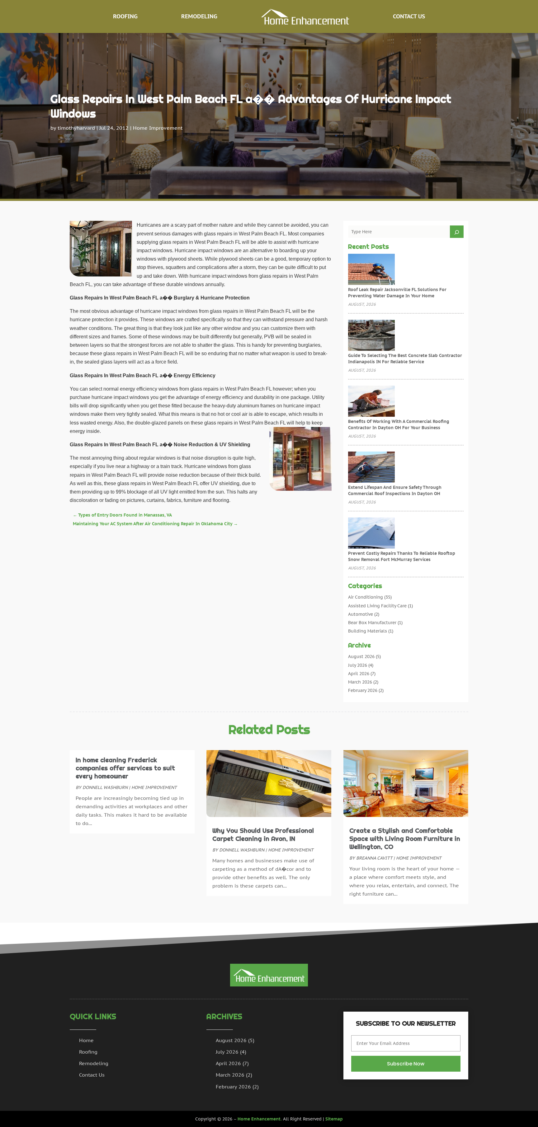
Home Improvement (157, 128)
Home (86, 1040)
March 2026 (360, 682)
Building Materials (367, 631)
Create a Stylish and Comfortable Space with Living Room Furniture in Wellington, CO (404, 839)
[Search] (457, 231)
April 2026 (358, 673)
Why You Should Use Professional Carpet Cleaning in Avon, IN (263, 835)
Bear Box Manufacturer (372, 622)
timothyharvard (76, 128)
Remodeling (199, 16)
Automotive (360, 614)
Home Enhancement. (260, 1119)
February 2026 (362, 690)
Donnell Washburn (105, 787)
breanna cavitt (374, 858)
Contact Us (409, 16)
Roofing (125, 16)
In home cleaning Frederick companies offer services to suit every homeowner (125, 768)
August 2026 (361, 656)
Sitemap (334, 1119)
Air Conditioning (365, 597)
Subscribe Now (405, 1063)
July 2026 (357, 665)
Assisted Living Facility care (377, 606)
